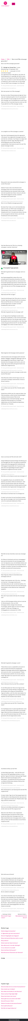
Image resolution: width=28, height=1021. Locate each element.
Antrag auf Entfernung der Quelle (9, 85)
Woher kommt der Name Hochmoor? (9, 943)
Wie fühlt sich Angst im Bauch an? (8, 1008)
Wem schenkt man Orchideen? (8, 989)
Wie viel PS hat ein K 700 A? (7, 1001)
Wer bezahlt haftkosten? (7, 1005)
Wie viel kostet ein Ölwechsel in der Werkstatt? (12, 952)
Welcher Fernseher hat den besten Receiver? (11, 1003)
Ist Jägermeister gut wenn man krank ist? (10, 933)
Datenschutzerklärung (14, 1019)
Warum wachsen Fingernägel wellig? (9, 993)
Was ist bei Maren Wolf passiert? (8, 950)
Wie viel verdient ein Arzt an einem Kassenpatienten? (13, 986)
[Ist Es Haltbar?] (5, 4)
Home (3, 59)
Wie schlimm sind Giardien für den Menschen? (11, 991)
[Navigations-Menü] (13, 4)
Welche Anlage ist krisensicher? (8, 931)
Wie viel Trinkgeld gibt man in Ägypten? (10, 935)
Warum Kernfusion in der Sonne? (8, 996)
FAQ (8, 59)
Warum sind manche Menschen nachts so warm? (12, 938)
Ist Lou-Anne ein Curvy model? (8, 947)
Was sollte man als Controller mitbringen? (10, 945)
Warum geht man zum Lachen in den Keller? (11, 998)
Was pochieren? (4, 940)
